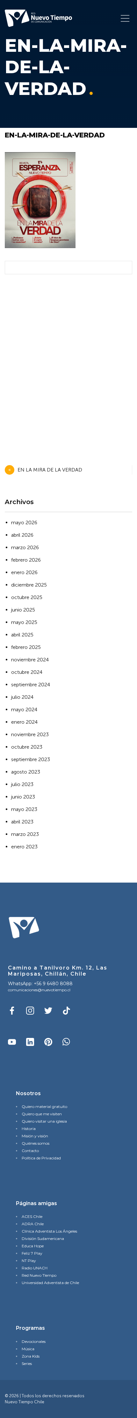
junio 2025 (23, 610)
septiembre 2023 (30, 759)
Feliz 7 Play (32, 1253)
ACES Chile (32, 1216)
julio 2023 (22, 784)
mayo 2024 (24, 709)
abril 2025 (22, 635)
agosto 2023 (25, 772)
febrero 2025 (26, 647)
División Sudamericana (43, 1238)
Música (28, 1349)
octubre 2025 (26, 597)
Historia (29, 1128)
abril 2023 (22, 822)
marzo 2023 (25, 834)
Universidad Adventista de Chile (50, 1282)
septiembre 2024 (30, 685)
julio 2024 (22, 697)
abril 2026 (22, 535)
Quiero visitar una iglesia (44, 1121)
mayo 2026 (24, 522)
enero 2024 (24, 722)
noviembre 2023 (30, 734)
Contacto (30, 1150)
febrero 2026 (26, 560)
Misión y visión (35, 1136)
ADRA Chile (33, 1224)
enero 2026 (24, 572)
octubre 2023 (26, 747)
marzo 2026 (25, 547)
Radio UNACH (34, 1268)
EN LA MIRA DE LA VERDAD (50, 470)
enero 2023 (24, 847)
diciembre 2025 (29, 585)
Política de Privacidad (41, 1158)
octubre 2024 (26, 672)
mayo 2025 (24, 622)
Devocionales (34, 1341)
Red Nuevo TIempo (39, 1275)
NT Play (29, 1260)
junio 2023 (23, 797)
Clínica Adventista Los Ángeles (49, 1231)
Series (27, 1363)
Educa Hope (33, 1246)
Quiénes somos (35, 1143)
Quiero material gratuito (44, 1106)
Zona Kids (31, 1356)
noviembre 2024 (30, 660)
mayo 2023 (24, 809)
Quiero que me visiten (42, 1114)
